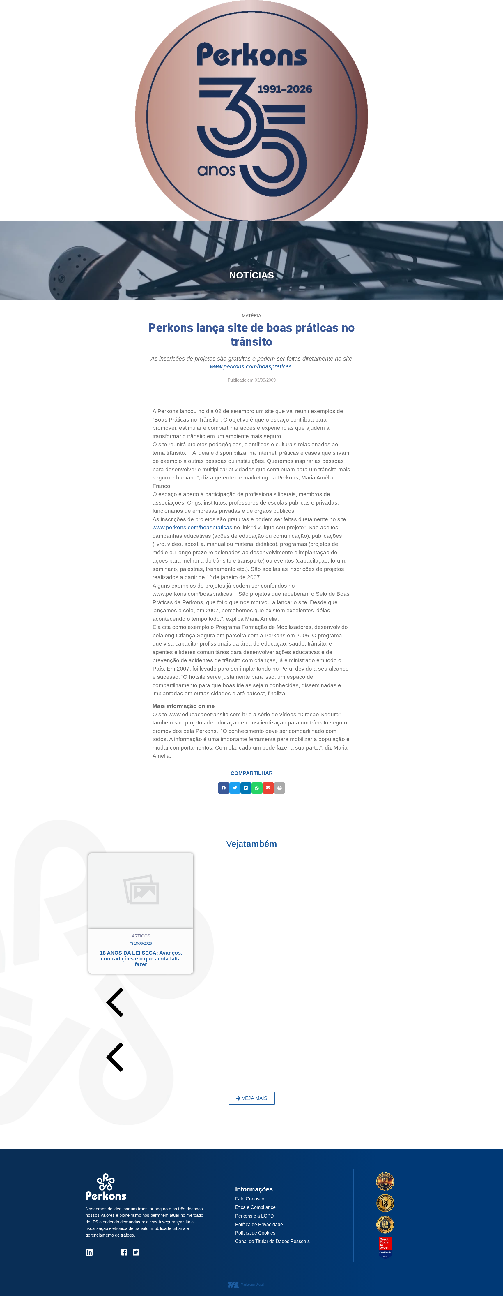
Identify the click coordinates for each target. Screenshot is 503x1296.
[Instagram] (101, 1252)
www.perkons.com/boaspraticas (251, 366)
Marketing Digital (252, 1284)
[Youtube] (112, 1252)
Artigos (141, 936)
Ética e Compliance (255, 1207)
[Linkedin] (89, 1252)
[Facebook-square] (124, 1252)
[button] (223, 788)
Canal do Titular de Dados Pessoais (272, 1241)
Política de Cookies (255, 1232)
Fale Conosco (249, 1198)
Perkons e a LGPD (254, 1216)
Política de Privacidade (259, 1224)
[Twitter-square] (135, 1252)
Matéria (251, 315)
